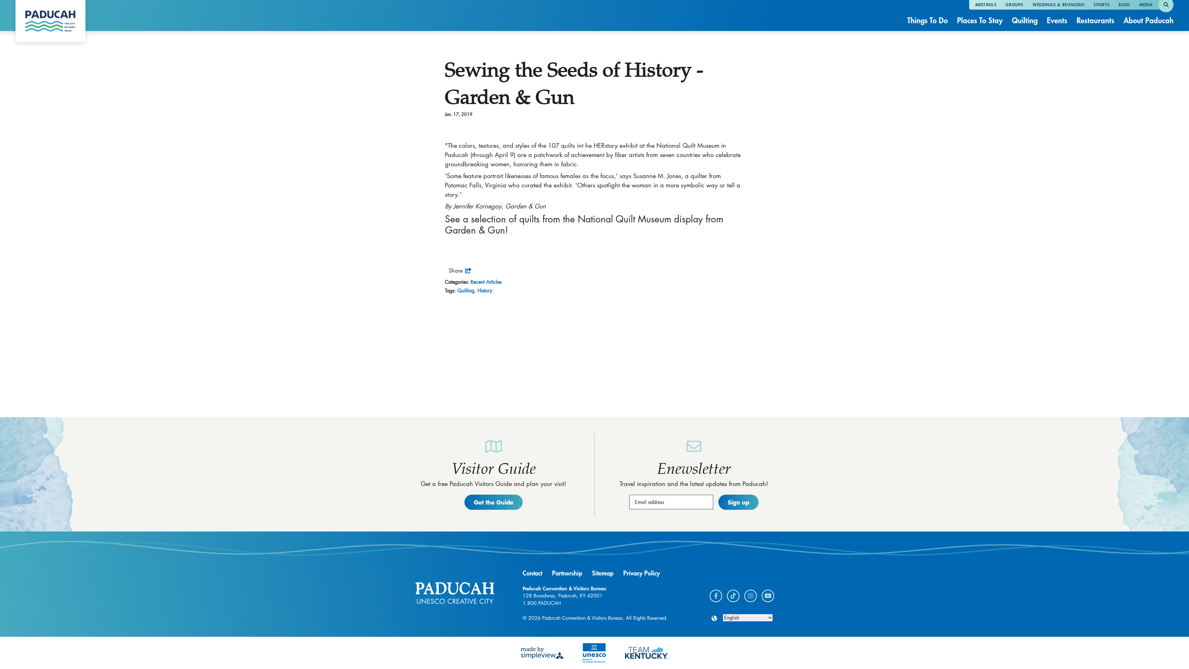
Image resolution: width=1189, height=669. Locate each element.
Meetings (986, 4)
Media (1146, 4)
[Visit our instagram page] (750, 595)
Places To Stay (980, 20)
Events (1057, 20)
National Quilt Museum (624, 219)
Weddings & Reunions (1059, 4)
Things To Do (927, 20)
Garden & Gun (475, 230)
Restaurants (1095, 20)
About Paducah (1149, 20)
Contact (532, 573)
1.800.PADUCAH (542, 603)
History (484, 290)
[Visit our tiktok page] (733, 595)
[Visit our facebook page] (715, 595)
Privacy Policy (641, 573)
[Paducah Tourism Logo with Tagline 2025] (50, 21)
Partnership (567, 573)
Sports (1102, 4)
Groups (1015, 4)
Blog (1124, 4)
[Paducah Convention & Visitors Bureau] (455, 593)
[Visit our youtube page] (767, 595)
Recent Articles (486, 282)
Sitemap (602, 573)
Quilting (1025, 20)
